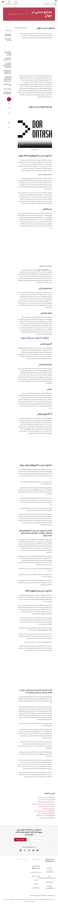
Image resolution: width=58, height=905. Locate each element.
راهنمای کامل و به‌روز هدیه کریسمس (8, 53)
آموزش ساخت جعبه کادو (41, 816)
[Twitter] (33, 850)
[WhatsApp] (25, 850)
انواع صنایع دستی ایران (42, 813)
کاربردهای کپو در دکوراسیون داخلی (7, 93)
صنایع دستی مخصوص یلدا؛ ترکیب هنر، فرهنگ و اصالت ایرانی (7, 65)
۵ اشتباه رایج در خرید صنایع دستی (7, 59)
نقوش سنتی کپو (7, 89)
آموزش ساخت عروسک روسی (45, 800)
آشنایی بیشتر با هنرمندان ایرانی (40, 811)
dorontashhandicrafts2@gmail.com (46, 878)
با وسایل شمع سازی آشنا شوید (7, 35)
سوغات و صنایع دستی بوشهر (45, 806)
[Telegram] (20, 850)
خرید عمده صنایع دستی (36, 872)
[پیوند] (30, 2)
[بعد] (9, 127)
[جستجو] (55, 4)
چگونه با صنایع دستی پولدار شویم (35, 338)
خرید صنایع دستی (35, 150)
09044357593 (49, 872)
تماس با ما (36, 884)
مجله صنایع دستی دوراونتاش (20, 28)
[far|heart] (9, 2)
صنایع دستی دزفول (36, 876)
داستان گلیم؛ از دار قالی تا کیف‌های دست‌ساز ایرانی (7, 72)
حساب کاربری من (36, 888)
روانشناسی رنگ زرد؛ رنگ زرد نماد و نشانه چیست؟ (42, 804)
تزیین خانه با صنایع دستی (43, 797)
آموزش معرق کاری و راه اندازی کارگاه (45, 802)
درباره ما (36, 880)
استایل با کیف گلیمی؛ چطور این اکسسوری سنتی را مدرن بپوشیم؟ (7, 79)
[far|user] (16, 2)
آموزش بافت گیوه (43, 818)
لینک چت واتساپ (49, 882)
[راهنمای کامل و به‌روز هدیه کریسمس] (7, 47)
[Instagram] (29, 850)
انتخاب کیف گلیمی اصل (7, 85)
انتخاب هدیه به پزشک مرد (7, 39)
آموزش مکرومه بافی (46, 809)
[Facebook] (37, 850)
